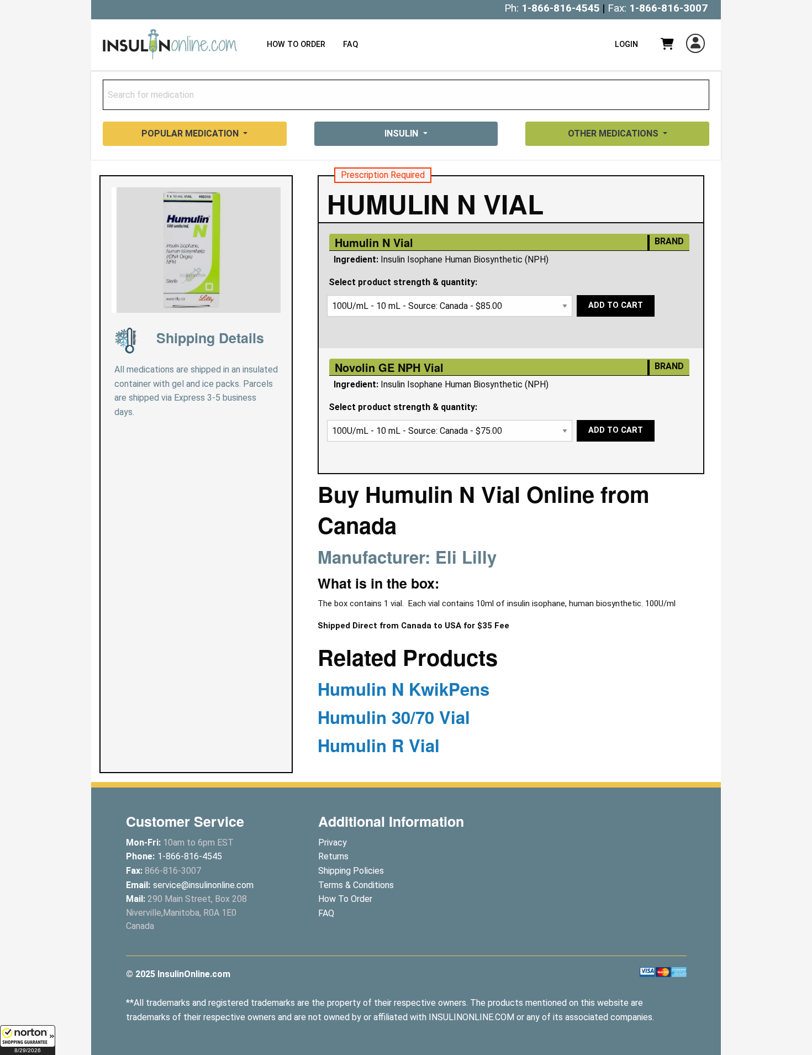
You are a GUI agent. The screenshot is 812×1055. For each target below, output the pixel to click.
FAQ (350, 44)
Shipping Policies (351, 870)
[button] (27, 1040)
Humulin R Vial (379, 745)
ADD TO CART (615, 305)
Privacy (332, 842)
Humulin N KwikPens (403, 688)
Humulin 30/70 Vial (394, 717)
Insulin (402, 133)
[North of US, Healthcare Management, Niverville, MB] (669, 845)
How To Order (296, 44)
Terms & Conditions (356, 885)
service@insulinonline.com (203, 885)
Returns (333, 856)
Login (626, 44)
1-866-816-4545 (560, 8)
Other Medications (614, 133)
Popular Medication (191, 133)
